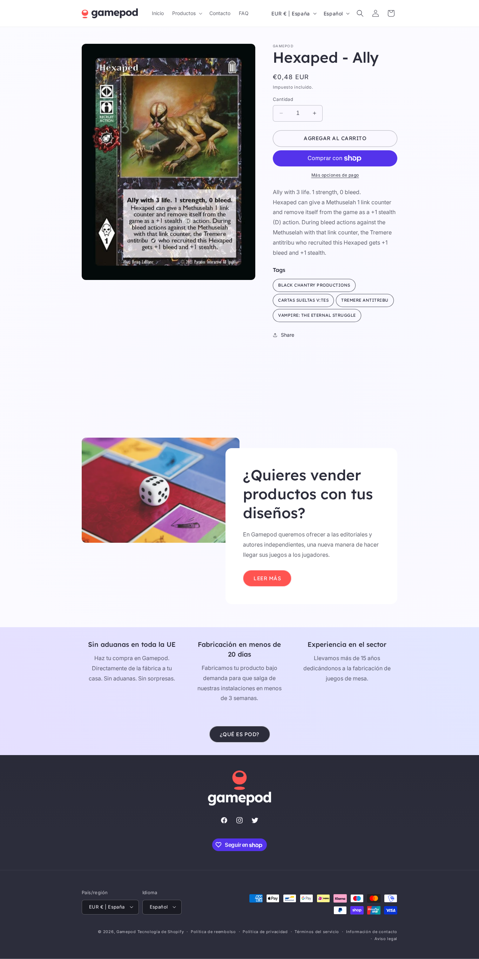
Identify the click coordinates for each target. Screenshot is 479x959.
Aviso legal (386, 938)
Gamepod (126, 931)
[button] (186, 13)
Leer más (267, 578)
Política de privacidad (265, 931)
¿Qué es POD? (239, 734)
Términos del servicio (317, 931)
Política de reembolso (213, 931)
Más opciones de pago (335, 175)
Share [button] (287, 335)
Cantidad (283, 99)
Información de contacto (371, 931)
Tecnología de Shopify (160, 931)
